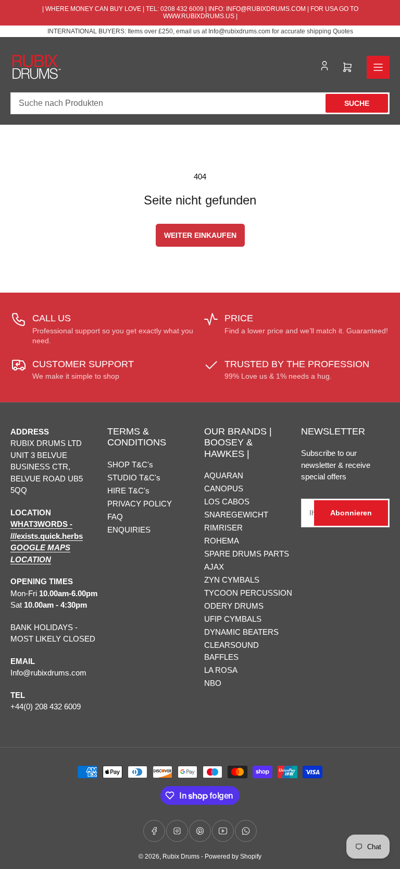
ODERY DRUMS (234, 605)
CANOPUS (223, 488)
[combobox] (200, 103)
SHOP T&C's (130, 464)
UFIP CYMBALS (232, 618)
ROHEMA (221, 540)
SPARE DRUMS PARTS (246, 553)
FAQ (115, 516)
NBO (212, 683)
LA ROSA (221, 670)
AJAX (214, 566)
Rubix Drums (180, 856)
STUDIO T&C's (133, 477)
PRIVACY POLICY (139, 503)
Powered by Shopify (233, 856)
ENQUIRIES (129, 529)
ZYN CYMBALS (231, 579)
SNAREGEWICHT (236, 514)
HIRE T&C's (128, 490)
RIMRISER (223, 527)
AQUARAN (223, 475)
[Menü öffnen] (378, 67)
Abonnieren (351, 513)
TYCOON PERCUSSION (248, 592)
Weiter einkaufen (200, 235)
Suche (356, 103)
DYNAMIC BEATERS (241, 631)
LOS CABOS (226, 501)
